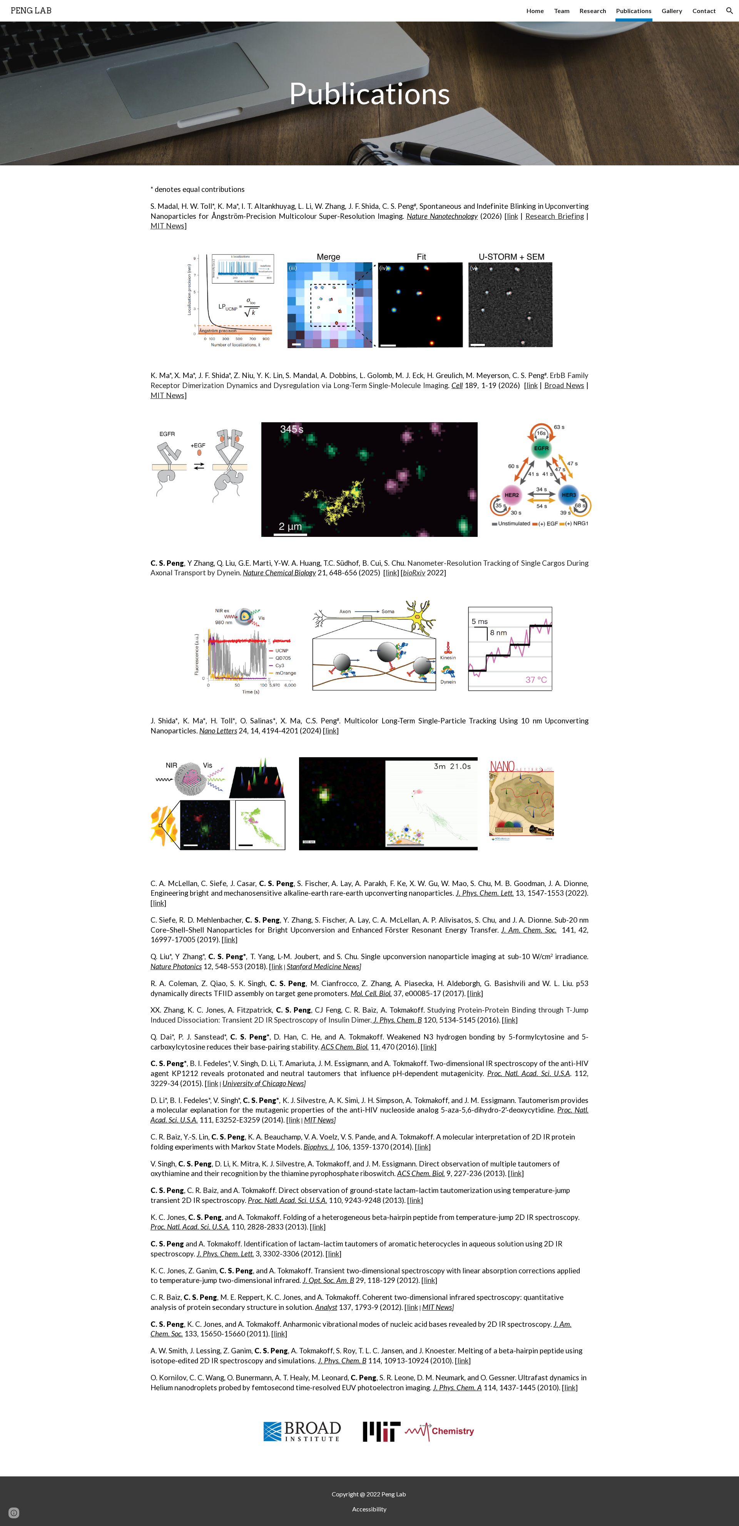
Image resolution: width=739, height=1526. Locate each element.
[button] (730, 11)
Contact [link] (704, 10)
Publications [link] (634, 10)
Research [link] (593, 10)
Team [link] (562, 10)
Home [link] (535, 10)
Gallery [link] (672, 10)
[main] (369, 93)
